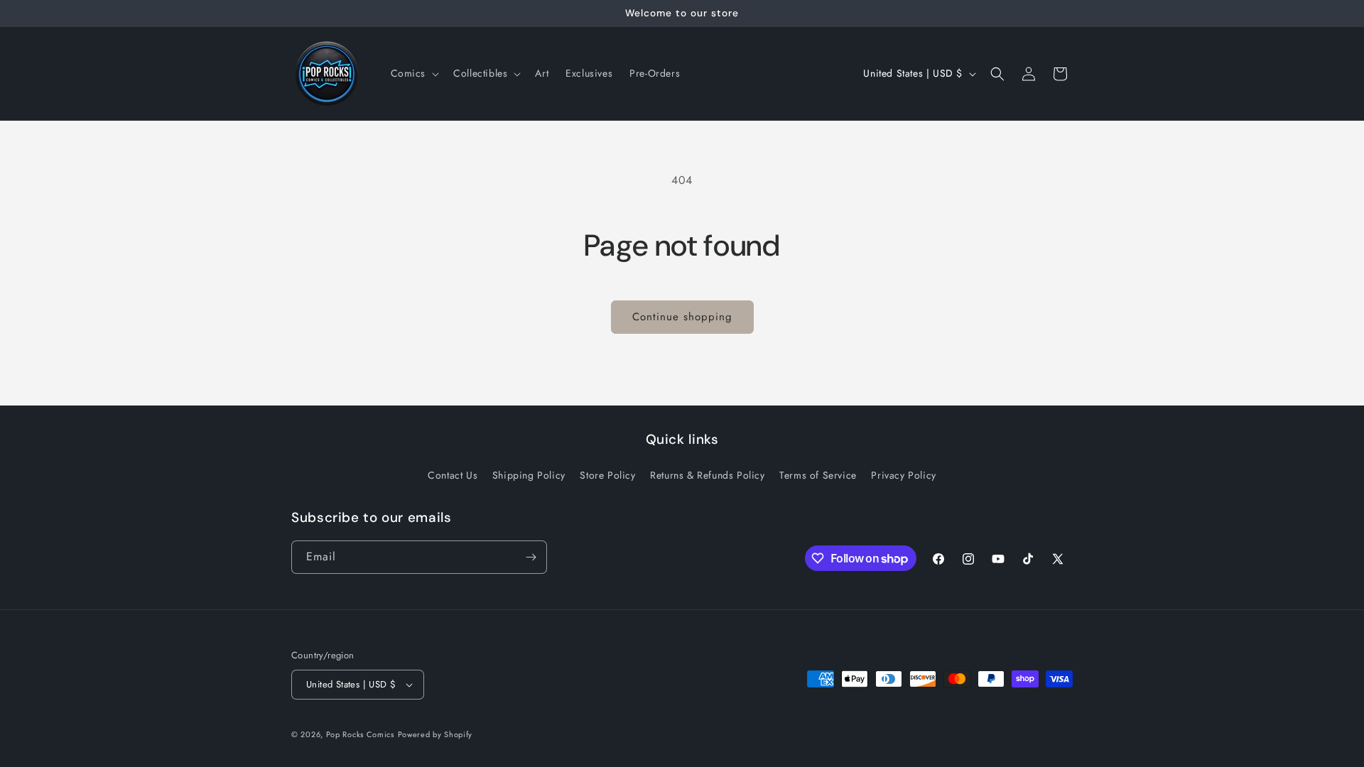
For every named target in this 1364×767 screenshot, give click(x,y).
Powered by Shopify (435, 734)
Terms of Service (818, 475)
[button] (413, 73)
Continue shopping (682, 317)
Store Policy (607, 475)
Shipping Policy (528, 475)
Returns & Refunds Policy (707, 475)
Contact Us (452, 475)
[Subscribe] (530, 557)
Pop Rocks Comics (360, 734)
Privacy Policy (903, 475)
